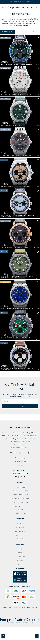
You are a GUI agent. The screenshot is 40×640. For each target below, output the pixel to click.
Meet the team (20, 556)
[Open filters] (3, 636)
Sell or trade (20, 535)
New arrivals (20, 527)
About (20, 552)
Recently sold (20, 531)
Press (20, 564)
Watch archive (20, 539)
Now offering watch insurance (20, 1)
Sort (34, 32)
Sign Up (20, 406)
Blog (20, 549)
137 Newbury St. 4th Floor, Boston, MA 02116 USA (20, 436)
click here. (26, 25)
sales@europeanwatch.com (20, 447)
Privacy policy (20, 458)
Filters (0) (6, 32)
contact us (31, 23)
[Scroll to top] (37, 636)
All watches (20, 523)
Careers (20, 560)
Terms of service (20, 462)
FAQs (20, 465)
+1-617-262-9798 (20, 444)
